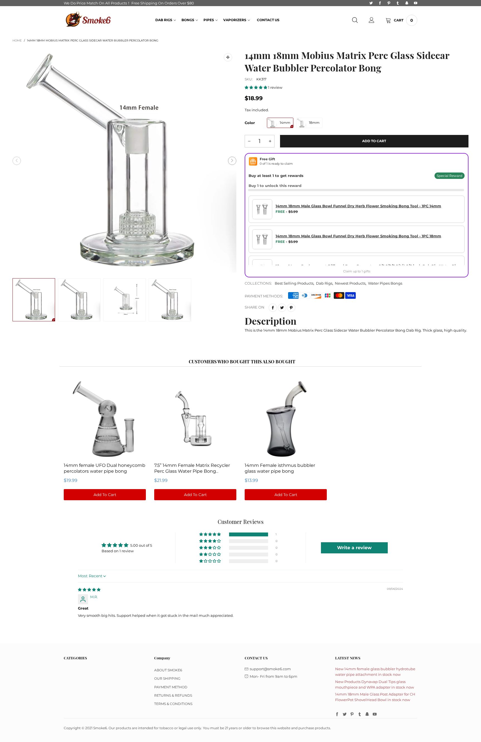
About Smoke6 (168, 670)
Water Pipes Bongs (385, 283)
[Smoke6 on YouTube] (374, 714)
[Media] (228, 57)
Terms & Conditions (173, 704)
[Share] (273, 308)
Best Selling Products (294, 283)
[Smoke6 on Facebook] (337, 714)
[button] (17, 161)
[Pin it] (291, 308)
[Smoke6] (88, 20)
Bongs (187, 20)
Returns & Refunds (173, 695)
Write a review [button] (354, 547)
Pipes (208, 20)
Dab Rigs (163, 20)
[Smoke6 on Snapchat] (367, 714)
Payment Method (170, 687)
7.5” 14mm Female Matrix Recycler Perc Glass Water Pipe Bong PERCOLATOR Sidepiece (192, 471)
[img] (89, 589)
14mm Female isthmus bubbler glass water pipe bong (280, 468)
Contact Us (268, 20)
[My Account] (371, 20)
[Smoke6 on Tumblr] (359, 714)
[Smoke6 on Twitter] (344, 714)
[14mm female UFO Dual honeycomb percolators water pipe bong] (105, 418)
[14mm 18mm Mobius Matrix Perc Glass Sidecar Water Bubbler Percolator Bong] (124, 161)
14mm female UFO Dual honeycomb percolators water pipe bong (104, 468)
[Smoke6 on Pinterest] (352, 714)
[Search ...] (355, 20)
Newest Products (350, 283)
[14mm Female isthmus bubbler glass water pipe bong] (286, 418)
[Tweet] (282, 308)
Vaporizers (234, 20)
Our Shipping (167, 678)
